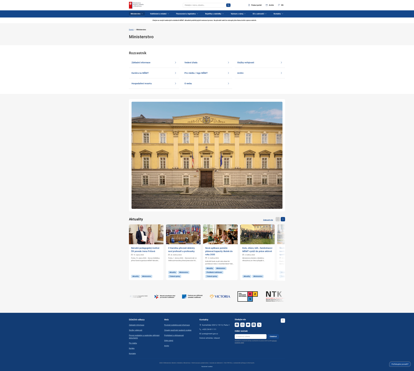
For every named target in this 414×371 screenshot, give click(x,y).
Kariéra (131, 348)
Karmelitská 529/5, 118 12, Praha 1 (216, 325)
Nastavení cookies (207, 366)
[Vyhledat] (228, 5)
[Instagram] (242, 325)
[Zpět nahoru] (283, 320)
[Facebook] (237, 325)
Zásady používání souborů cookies (177, 330)
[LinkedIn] (254, 325)
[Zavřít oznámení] (283, 20)
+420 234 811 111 (209, 329)
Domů (131, 30)
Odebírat (273, 336)
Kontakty (132, 354)
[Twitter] (259, 325)
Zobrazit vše (268, 220)
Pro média (133, 343)
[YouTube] (248, 325)
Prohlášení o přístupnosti (174, 335)
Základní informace (136, 325)
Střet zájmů (168, 341)
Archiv (166, 346)
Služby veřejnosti (135, 330)
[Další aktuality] (283, 219)
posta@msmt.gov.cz (210, 334)
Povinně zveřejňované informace (177, 325)
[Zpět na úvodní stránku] (136, 5)
